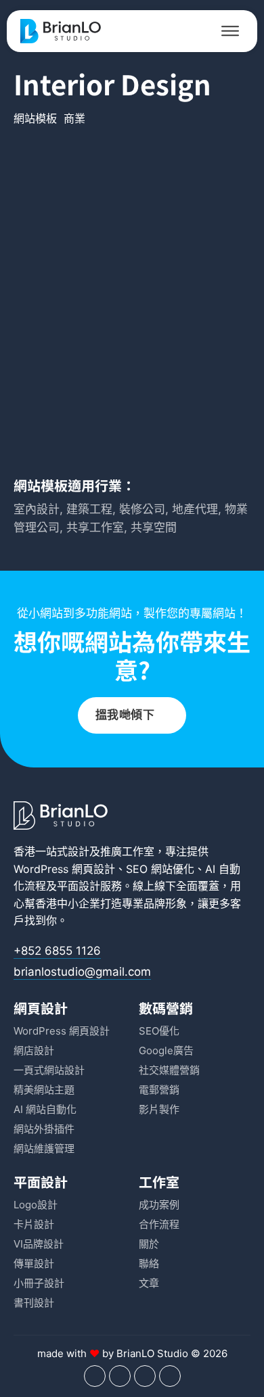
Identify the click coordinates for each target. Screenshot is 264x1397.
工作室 (159, 1181)
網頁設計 (41, 1008)
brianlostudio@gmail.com (82, 971)
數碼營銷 (166, 1008)
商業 (74, 118)
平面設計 (78, 886)
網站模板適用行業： (74, 485)
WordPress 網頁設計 (64, 869)
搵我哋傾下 (125, 714)
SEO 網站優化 (160, 869)
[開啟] (230, 31)
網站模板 (35, 118)
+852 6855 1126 (57, 950)
